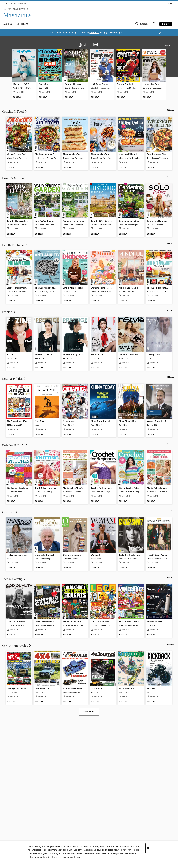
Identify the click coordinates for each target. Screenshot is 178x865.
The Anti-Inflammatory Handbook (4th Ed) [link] (157, 288)
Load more (89, 712)
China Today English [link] (100, 421)
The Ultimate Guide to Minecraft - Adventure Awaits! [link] (129, 622)
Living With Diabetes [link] (73, 288)
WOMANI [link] (95, 555)
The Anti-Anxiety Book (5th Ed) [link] (45, 288)
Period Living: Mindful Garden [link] (73, 221)
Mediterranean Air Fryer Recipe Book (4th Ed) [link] (45, 154)
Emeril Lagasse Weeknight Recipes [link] (157, 154)
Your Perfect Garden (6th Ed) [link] (45, 221)
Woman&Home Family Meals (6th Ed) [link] (17, 154)
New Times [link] (40, 421)
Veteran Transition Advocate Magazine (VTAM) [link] (157, 421)
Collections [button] (23, 24)
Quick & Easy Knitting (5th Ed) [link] (45, 488)
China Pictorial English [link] (129, 421)
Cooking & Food (13, 111)
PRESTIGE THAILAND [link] (45, 354)
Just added (89, 44)
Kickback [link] (151, 688)
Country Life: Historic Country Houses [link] (101, 221)
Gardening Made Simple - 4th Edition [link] (129, 221)
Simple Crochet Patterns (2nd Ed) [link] (129, 488)
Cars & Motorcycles (15, 645)
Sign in (165, 24)
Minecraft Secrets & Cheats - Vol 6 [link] (73, 622)
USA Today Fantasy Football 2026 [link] (100, 84)
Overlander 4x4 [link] (42, 688)
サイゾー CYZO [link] (21, 84)
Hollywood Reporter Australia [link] (17, 555)
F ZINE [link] (10, 354)
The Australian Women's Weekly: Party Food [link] (101, 154)
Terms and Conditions (77, 846)
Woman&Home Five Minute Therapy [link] (101, 288)
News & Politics (12, 378)
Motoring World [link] (126, 688)
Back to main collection (16, 3)
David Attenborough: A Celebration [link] (45, 555)
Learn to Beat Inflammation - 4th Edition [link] (17, 288)
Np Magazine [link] (153, 354)
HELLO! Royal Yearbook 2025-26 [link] (157, 555)
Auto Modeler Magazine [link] (73, 688)
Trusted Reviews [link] (154, 622)
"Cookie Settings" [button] (67, 853)
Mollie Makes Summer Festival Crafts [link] (157, 488)
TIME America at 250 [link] (17, 421)
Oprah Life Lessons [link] (72, 555)
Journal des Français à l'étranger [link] (152, 84)
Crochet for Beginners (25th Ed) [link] (101, 488)
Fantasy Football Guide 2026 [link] (126, 84)
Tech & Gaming (12, 579)
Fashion (7, 312)
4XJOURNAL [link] (97, 688)
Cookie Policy (73, 857)
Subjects (7, 24)
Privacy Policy (99, 846)
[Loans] (154, 24)
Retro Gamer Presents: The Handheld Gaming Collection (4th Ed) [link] (45, 622)
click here (94, 32)
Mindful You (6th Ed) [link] (128, 288)
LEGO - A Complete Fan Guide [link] (101, 622)
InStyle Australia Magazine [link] (129, 354)
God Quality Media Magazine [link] (17, 622)
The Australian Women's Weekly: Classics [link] (73, 154)
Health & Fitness (13, 245)
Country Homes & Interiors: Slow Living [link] (74, 84)
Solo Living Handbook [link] (157, 221)
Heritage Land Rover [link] (16, 688)
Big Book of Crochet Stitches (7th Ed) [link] (17, 488)
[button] (141, 24)
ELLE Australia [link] (98, 354)
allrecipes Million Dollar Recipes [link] (129, 154)
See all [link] (168, 45)
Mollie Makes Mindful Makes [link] (73, 488)
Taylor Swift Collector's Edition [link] (129, 555)
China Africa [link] (69, 421)
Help (170, 4)
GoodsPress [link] (44, 84)
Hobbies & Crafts (13, 445)
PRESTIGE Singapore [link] (73, 354)
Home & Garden (13, 178)
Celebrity (8, 512)
